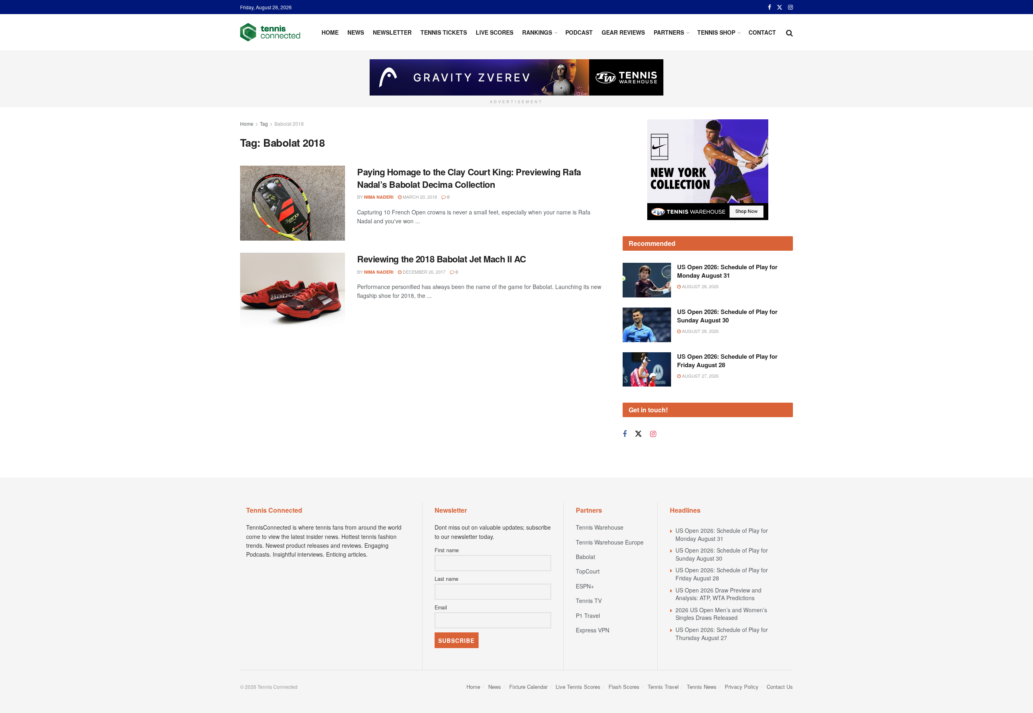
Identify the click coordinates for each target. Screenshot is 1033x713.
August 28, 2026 (700, 286)
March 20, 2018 (419, 196)
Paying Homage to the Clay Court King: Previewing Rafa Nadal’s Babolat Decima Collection (469, 178)
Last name (446, 578)
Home (330, 32)
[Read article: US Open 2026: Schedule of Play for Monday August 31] (647, 280)
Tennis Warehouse (599, 527)
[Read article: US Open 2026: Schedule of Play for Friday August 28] (647, 369)
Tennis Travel (663, 686)
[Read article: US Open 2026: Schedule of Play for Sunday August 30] (647, 325)
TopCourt (588, 571)
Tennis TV (589, 601)
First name (447, 550)
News (355, 32)
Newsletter (392, 32)
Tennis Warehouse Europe (610, 542)
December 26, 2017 (423, 271)
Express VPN (592, 630)
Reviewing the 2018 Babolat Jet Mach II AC (441, 258)
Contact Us (780, 686)
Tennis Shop (716, 32)
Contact (762, 32)
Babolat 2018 (289, 123)
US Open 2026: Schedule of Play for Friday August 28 (727, 360)
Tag (264, 123)
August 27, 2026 (700, 375)
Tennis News (702, 686)
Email (441, 607)
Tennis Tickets (443, 32)
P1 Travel (588, 615)
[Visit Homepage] (270, 32)
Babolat (585, 557)
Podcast (579, 32)
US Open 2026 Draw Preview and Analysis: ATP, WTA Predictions (718, 594)
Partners (669, 32)
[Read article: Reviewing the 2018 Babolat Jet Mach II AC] (292, 290)
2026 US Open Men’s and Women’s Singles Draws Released (721, 614)
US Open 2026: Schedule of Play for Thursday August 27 (721, 634)
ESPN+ (585, 586)
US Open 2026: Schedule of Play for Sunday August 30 (727, 315)
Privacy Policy (742, 686)
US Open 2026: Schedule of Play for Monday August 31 (727, 271)
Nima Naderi (378, 197)
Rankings (537, 32)
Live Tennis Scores (578, 686)
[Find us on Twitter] (779, 7)
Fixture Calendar (528, 686)
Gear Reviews (623, 32)
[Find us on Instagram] (790, 7)
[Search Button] (789, 32)
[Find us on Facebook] (769, 7)
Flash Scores (624, 686)
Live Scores (494, 32)
